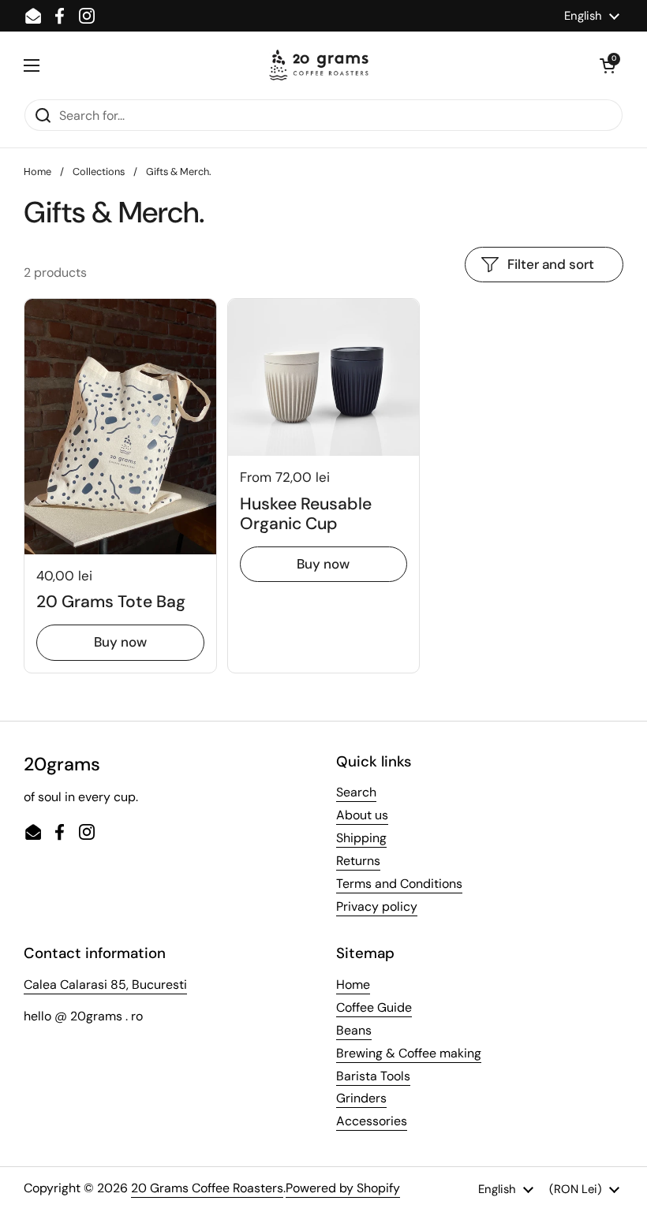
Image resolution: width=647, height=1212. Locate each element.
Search (356, 792)
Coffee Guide (374, 1007)
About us (362, 815)
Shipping (361, 838)
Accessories (371, 1121)
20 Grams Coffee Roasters (207, 1188)
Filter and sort (550, 264)
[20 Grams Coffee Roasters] (320, 65)
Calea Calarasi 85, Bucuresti (105, 984)
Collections (99, 171)
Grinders (361, 1098)
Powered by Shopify (343, 1188)
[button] (607, 65)
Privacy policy (376, 906)
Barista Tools (373, 1076)
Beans (354, 1030)
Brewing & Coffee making (408, 1053)
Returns (358, 860)
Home (37, 171)
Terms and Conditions (399, 883)
